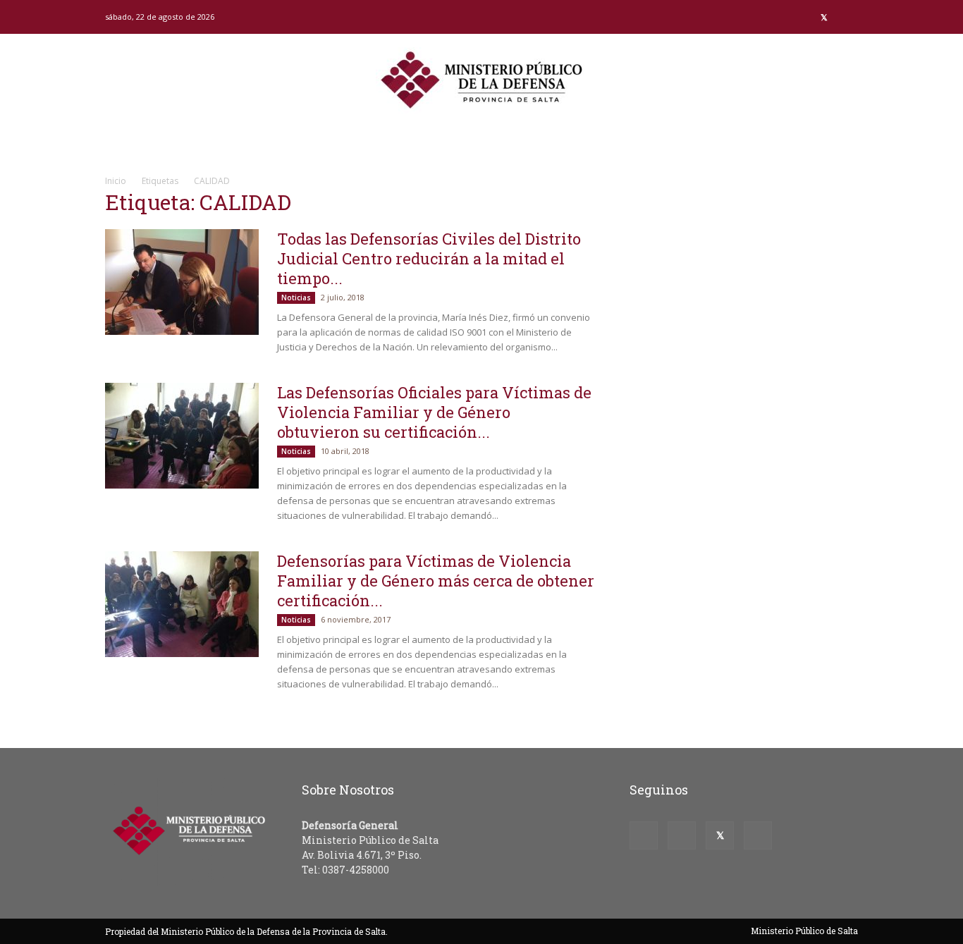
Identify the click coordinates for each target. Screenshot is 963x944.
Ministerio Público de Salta (804, 930)
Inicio (115, 181)
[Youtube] (847, 17)
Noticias (296, 297)
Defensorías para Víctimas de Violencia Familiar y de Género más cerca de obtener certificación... (435, 581)
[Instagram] (800, 17)
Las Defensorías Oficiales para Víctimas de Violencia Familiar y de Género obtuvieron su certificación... (434, 412)
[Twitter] (824, 17)
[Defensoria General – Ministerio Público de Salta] (481, 80)
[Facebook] (777, 17)
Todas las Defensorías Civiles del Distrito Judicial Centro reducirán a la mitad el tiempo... (429, 258)
